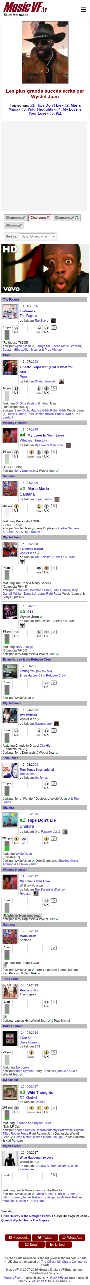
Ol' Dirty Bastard (26, 403)
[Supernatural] (57, 499)
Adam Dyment (24, 1071)
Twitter (47, 1237)
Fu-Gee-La (28, 311)
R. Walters (21, 590)
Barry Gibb (21, 410)
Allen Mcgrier (32, 349)
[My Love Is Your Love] (68, 445)
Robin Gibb (58, 410)
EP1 (37, 1046)
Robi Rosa (53, 593)
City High (46, 745)
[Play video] (45, 269)
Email (34, 1244)
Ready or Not (29, 990)
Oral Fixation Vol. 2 (47, 831)
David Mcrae (23, 1137)
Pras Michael (53, 349)
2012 (34, 876)
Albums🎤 (14, 225)
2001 (34, 606)
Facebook (21, 1237)
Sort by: (11, 236)
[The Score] (53, 320)
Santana (9, 476)
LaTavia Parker (27, 864)
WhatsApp (74, 1237)
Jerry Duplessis (25, 471)
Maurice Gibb (39, 410)
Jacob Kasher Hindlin (50, 1194)
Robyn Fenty (19, 1133)
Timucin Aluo (66, 1071)
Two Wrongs (28, 715)
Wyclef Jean (22, 346)
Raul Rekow (32, 532)
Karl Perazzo (11, 532)
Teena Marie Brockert (66, 346)
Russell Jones (16, 414)
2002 (34, 710)
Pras (6, 355)
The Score (41, 320)
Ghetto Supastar (45, 381)
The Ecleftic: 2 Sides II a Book (54, 557)
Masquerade (43, 723)
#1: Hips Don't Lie (45, 105)
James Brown (44, 414)
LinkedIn (61, 1244)
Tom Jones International (37, 769)
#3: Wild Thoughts (37, 109)
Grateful (39, 1102)
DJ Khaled (10, 1080)
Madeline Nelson (14, 1201)
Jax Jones (22, 1067)
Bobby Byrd (63, 414)
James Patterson (33, 1197)
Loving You (36, 671)
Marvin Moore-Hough (47, 1137)
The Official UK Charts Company (63, 1261)
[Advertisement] (45, 166)
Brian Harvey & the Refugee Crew (27, 659)
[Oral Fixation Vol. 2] (65, 831)
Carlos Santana (69, 528)
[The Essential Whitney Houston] (36, 893)
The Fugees (11, 299)
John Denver (61, 590)
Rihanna (21, 1123)
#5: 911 (56, 113)
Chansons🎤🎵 (66, 218)
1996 (34, 306)
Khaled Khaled (24, 1130)
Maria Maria (38, 489)
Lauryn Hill (43, 346)
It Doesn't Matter (31, 549)
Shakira (8, 807)
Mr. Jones (41, 777)
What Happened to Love (37, 1157)
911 (30, 612)
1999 (34, 429)
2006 (34, 814)
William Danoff (23, 593)
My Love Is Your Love (46, 435)
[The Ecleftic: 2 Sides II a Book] (22, 561)
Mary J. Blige (24, 647)
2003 (34, 764)
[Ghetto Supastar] (61, 381)
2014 (34, 1032)
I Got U (25, 1038)
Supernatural (43, 499)
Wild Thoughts (40, 1092)
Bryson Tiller (42, 1123)
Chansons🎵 (40, 218)
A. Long (39, 593)
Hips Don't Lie (42, 820)
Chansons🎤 (16, 218)
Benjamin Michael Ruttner (64, 1197)
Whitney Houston (15, 423)
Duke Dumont (12, 1026)
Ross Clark (37, 1201)
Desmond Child (40, 590)
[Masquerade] (56, 723)
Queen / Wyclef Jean (15, 1220)
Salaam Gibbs (12, 349)
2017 (34, 1086)
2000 (34, 483)
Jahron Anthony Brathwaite (54, 1130)
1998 (34, 361)
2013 (34, 931)
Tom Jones (10, 758)
